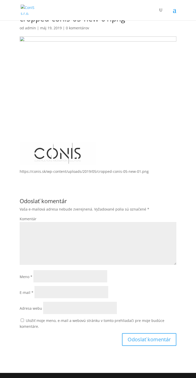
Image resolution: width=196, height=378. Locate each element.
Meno (26, 276)
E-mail (26, 292)
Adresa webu (31, 308)
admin (30, 27)
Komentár (28, 218)
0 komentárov (77, 27)
